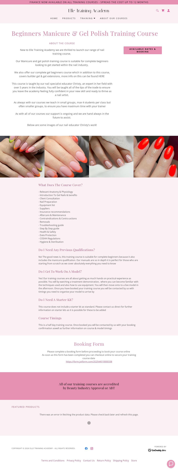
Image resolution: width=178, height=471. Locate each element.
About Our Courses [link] (114, 18)
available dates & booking (142, 50)
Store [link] (134, 460)
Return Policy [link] (104, 460)
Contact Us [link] (89, 460)
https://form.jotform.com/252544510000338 (89, 361)
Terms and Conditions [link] (53, 460)
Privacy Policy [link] (74, 460)
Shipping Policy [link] (121, 460)
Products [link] (69, 18)
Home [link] (54, 18)
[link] (89, 11)
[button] (168, 10)
